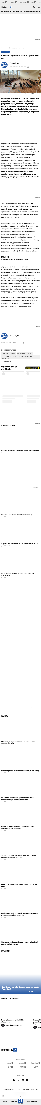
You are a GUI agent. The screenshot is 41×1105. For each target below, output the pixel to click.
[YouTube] (27, 1080)
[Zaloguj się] (34, 7)
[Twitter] (18, 1080)
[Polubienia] (3, 1096)
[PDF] (24, 343)
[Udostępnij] (38, 1095)
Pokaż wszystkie (7, 361)
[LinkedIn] (22, 1080)
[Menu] (38, 7)
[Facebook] (14, 1080)
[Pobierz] (28, 67)
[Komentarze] (20, 1096)
